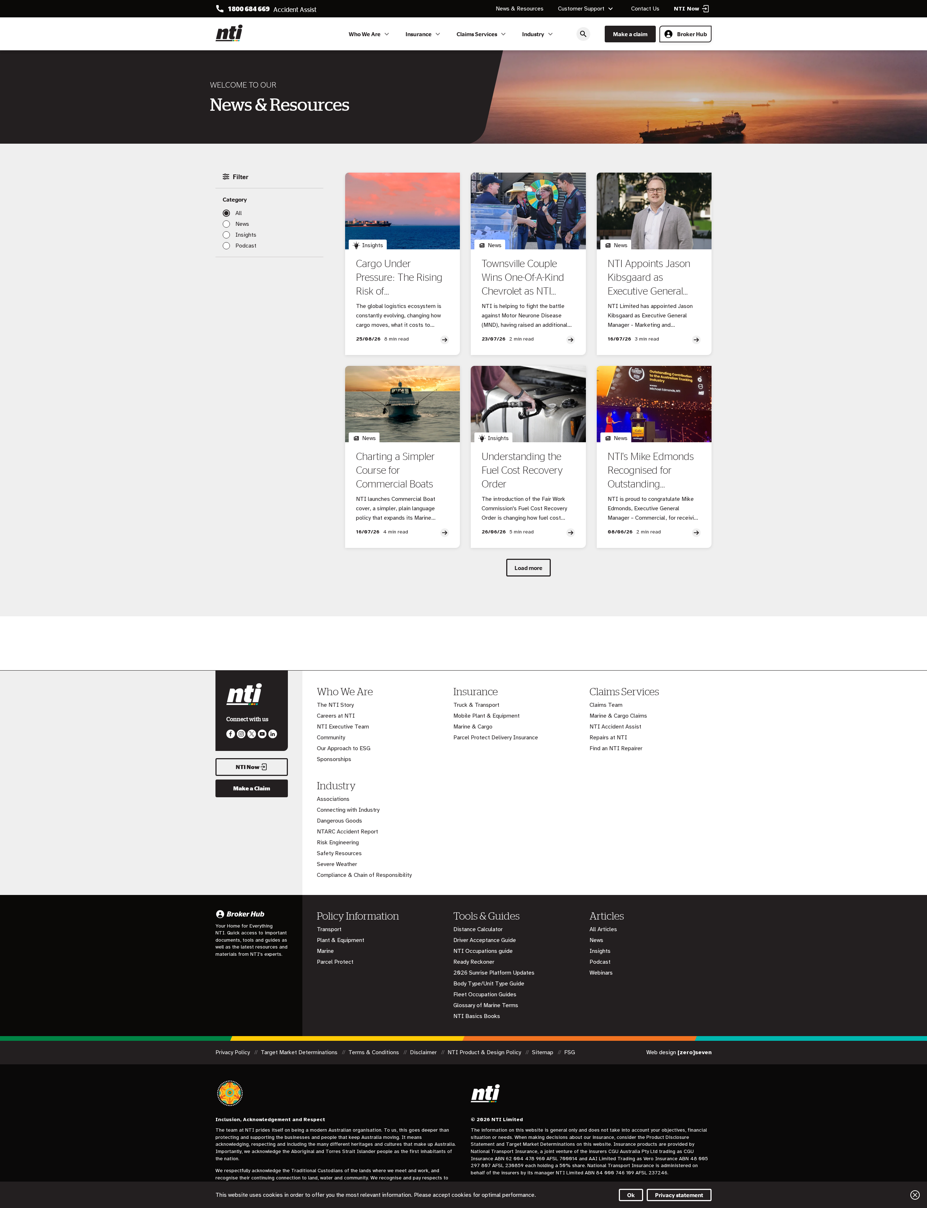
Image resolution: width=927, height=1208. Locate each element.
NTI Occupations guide (483, 951)
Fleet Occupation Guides (484, 994)
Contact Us (645, 8)
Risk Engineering (338, 842)
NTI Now (248, 767)
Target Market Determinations (300, 1052)
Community (331, 737)
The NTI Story (335, 705)
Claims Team (606, 705)
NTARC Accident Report (347, 831)
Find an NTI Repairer (616, 748)
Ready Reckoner (473, 962)
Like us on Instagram (241, 734)
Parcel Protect (335, 962)
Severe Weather (337, 864)
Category (235, 199)
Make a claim (630, 34)
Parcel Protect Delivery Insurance (495, 737)
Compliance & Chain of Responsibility (364, 875)
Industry (533, 34)
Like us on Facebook (230, 734)
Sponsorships (334, 759)
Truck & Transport (476, 705)
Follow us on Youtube (262, 734)
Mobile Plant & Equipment (486, 715)
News (242, 224)
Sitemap (543, 1052)
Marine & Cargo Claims (618, 715)
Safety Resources (339, 853)
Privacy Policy (233, 1052)
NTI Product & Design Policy (485, 1052)
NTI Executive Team (343, 726)
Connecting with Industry (348, 810)
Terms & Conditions (374, 1052)
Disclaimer (424, 1052)
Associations (333, 799)
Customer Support (581, 8)
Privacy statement (679, 1195)
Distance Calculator (478, 929)
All (238, 213)
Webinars (601, 972)
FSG (569, 1052)
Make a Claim (251, 788)
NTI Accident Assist (615, 726)
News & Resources (520, 8)
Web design (679, 1052)
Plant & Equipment (340, 940)
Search (583, 34)
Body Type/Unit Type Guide (488, 983)
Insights (245, 234)
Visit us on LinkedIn (272, 734)
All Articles (603, 929)
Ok (631, 1195)
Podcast (245, 245)
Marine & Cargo (472, 726)
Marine (325, 951)
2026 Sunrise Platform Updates (493, 972)
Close (915, 1195)
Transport (329, 929)
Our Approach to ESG (343, 748)
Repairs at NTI (608, 737)
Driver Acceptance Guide (484, 940)
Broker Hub (692, 34)
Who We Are (365, 34)
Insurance (419, 34)
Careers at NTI (336, 715)
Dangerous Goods (339, 820)
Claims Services (477, 34)
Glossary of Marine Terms (485, 1005)
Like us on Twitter (251, 734)
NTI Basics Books (476, 1016)
